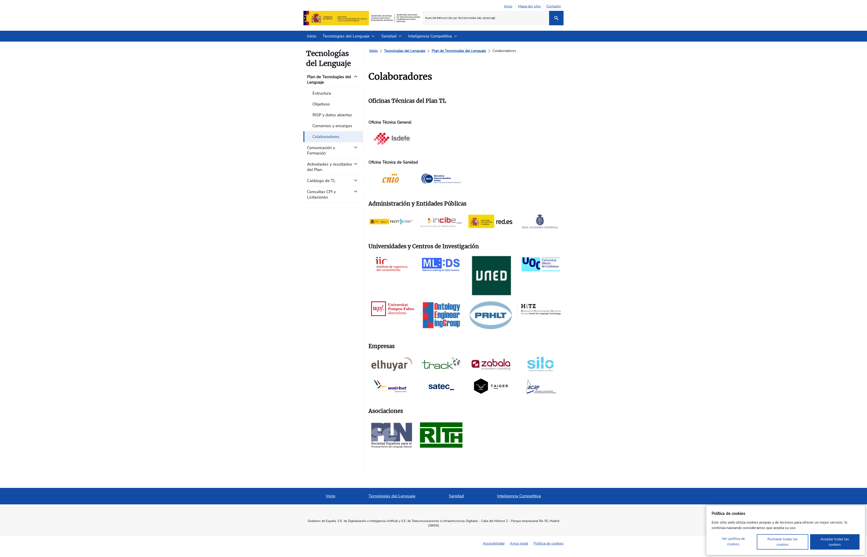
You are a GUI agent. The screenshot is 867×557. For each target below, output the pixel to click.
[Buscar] (556, 18)
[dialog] (785, 530)
